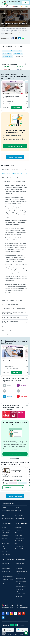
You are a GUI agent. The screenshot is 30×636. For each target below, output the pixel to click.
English (3, 513)
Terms (11, 634)
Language (17, 507)
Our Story (4, 527)
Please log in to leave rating (15, 157)
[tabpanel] (15, 437)
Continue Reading (8, 33)
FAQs (20, 605)
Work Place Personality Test (8, 580)
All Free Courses (18, 535)
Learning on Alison (6, 543)
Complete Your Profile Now (15, 452)
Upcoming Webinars (20, 593)
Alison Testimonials (19, 538)
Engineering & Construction (8, 510)
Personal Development (20, 513)
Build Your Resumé (6, 563)
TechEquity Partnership (21, 586)
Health (3, 515)
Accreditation (18, 527)
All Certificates (18, 530)
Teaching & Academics (20, 518)
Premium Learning (19, 546)
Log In (26, 6)
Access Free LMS (20, 563)
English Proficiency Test (8, 583)
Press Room (4, 548)
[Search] (3, 5)
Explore (1, 6)
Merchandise (19, 596)
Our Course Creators (6, 540)
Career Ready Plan (6, 568)
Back (3, 13)
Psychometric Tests (6, 571)
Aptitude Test (6, 574)
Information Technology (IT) (8, 518)
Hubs (16, 543)
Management (18, 510)
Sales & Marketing (19, 515)
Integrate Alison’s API (20, 578)
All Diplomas (18, 532)
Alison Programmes (6, 554)
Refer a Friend (19, 583)
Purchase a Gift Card (19, 548)
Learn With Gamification (21, 581)
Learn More (8, 487)
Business (4, 507)
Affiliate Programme (20, 566)
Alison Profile (19, 568)
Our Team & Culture (6, 532)
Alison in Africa (5, 551)
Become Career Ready (15, 146)
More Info (6, 107)
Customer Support (23, 607)
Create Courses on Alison (21, 571)
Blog (3, 546)
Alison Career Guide (6, 566)
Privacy (8, 634)
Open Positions (5, 538)
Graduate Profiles (19, 540)
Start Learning (16, 107)
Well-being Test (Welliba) (8, 576)
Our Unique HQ (5, 535)
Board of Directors (6, 530)
